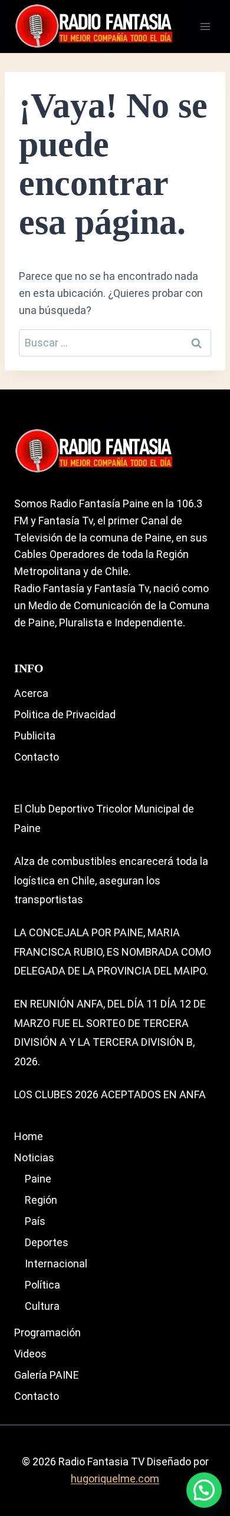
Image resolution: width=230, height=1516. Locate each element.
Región (41, 1200)
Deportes (46, 1242)
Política (42, 1285)
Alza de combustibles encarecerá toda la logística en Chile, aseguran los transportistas (111, 880)
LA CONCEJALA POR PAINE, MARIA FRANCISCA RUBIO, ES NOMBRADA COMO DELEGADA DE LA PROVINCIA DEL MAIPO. (112, 951)
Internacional (56, 1263)
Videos (30, 1353)
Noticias (34, 1157)
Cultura (42, 1306)
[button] (204, 1490)
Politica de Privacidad (65, 714)
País (35, 1221)
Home (28, 1136)
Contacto (36, 757)
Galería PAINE (46, 1375)
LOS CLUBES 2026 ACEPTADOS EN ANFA (110, 1094)
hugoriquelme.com (115, 1478)
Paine (38, 1178)
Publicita (34, 735)
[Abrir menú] (205, 26)
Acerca (31, 693)
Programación (47, 1332)
